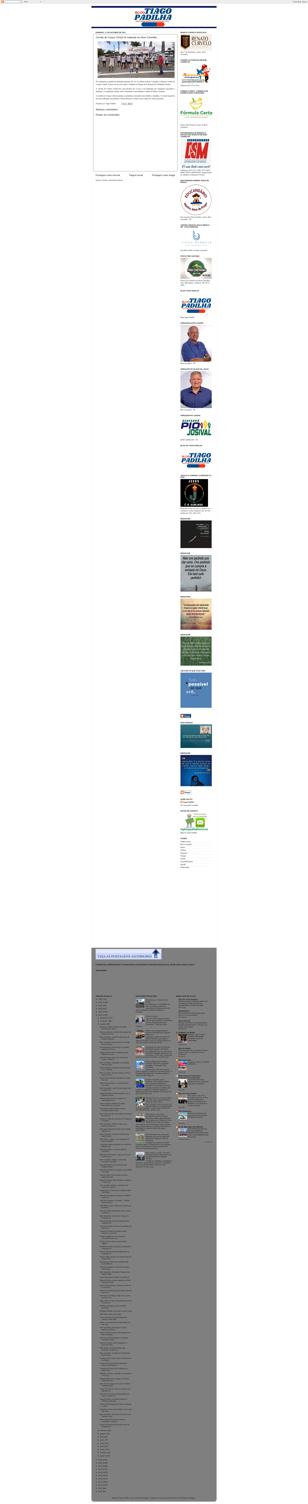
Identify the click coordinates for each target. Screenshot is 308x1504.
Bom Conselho (186, 844)
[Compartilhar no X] (127, 104)
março (103, 1449)
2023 (100, 1009)
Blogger (192, 1498)
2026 (100, 999)
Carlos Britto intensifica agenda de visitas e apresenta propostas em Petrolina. (198, 1082)
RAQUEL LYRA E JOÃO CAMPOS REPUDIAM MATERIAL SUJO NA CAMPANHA (196, 1037)
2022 (100, 1012)
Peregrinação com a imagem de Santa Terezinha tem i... (114, 1380)
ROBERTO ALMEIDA (186, 1033)
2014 (100, 1479)
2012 (100, 1485)
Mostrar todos (208, 1142)
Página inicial (136, 175)
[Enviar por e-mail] (122, 104)
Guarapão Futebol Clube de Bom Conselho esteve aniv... (112, 1109)
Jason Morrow (172, 1498)
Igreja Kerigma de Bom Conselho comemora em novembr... (112, 1104)
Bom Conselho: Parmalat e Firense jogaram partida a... (113, 1328)
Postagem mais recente (108, 175)
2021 (100, 1015)
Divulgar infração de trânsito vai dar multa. (116, 1311)
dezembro (104, 1018)
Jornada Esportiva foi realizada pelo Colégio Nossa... (113, 1166)
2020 (100, 1460)
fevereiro (103, 1453)
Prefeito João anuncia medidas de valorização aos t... (113, 1099)
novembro (104, 1021)
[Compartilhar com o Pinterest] (131, 104)
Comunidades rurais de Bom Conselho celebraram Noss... (114, 1048)
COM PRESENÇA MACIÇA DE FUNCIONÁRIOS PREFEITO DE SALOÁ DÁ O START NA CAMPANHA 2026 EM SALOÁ (198, 1133)
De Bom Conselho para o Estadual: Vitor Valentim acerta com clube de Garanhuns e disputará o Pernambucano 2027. (158, 1082)
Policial (183, 856)
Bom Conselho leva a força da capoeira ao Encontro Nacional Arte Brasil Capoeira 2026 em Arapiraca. (157, 1137)
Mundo (183, 864)
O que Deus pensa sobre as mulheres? (115, 1277)
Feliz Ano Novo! (152, 1016)
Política (183, 850)
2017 (100, 1469)
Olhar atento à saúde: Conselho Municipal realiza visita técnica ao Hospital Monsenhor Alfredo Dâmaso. (158, 1156)
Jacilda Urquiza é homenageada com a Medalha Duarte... (115, 1094)
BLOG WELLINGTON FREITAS (190, 1127)
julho (102, 1437)
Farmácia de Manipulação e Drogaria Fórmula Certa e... (114, 1339)
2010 (100, 1491)
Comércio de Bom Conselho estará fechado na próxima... (113, 1232)
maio (102, 1443)
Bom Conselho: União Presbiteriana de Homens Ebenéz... (114, 1038)
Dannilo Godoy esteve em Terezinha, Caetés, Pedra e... (114, 1058)
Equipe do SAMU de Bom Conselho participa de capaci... (113, 1028)
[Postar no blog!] (124, 104)
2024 (100, 1006)
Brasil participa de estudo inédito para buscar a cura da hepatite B (191, 1014)
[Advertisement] (190, 908)
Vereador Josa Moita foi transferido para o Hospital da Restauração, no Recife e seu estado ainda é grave (193, 1025)
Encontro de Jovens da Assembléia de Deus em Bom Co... (114, 1395)
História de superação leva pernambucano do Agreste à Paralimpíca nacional (197, 1115)
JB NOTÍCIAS (183, 1011)
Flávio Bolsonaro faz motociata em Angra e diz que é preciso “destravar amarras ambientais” (193, 1052)
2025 (100, 1002)
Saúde (182, 859)
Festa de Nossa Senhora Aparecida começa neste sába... (113, 1318)
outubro (103, 1024)
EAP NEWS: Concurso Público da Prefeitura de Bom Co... (112, 1349)
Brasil (182, 847)
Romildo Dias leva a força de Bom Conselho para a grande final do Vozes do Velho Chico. (159, 1100)
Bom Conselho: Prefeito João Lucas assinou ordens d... (113, 1125)
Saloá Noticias (184, 1021)
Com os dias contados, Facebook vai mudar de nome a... (114, 1186)
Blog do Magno (184, 1048)
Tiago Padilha (188, 802)
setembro (104, 1430)
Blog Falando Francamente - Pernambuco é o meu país (190, 1077)
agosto (103, 1434)
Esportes (183, 853)
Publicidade (184, 867)
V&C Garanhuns (185, 1111)
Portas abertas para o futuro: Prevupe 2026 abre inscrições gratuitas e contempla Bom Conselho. (157, 1064)
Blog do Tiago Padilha (187, 1093)
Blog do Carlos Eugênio (188, 999)
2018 (100, 1466)
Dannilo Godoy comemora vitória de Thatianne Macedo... (113, 1400)
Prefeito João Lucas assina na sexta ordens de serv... (113, 1176)
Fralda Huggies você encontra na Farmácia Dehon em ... (112, 1237)
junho (102, 1440)
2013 (100, 1482)
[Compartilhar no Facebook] (129, 104)
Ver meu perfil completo (189, 805)
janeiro (103, 1456)
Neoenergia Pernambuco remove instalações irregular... (112, 1420)
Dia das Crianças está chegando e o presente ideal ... (113, 1344)
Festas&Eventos (186, 862)
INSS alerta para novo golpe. (111, 1314)
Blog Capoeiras (184, 1060)
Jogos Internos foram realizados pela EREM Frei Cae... (114, 1053)
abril (102, 1446)
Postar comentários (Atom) (112, 180)
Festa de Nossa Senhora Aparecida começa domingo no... (113, 1364)
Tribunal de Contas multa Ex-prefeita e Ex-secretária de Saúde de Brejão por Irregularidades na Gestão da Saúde (193, 1003)
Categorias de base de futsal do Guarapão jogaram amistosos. (158, 1048)
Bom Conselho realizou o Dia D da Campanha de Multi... (113, 1161)
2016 (100, 1472)
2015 (100, 1475)
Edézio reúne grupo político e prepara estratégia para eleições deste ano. (158, 1032)
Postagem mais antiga (163, 175)
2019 (100, 1463)
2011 (100, 1488)
